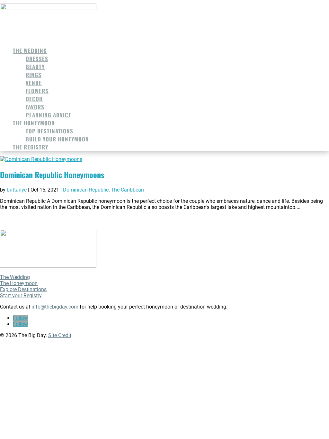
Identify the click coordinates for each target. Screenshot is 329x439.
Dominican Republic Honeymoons (52, 174)
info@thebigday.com (54, 307)
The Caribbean (127, 190)
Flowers (37, 91)
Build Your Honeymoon (57, 139)
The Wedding (30, 51)
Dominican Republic (86, 190)
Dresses (37, 59)
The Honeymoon (34, 123)
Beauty (35, 67)
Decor (34, 99)
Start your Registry (21, 295)
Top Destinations (49, 131)
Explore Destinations (23, 289)
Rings (33, 75)
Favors (35, 107)
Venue (34, 83)
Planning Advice (48, 115)
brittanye (17, 190)
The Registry (30, 147)
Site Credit (59, 335)
